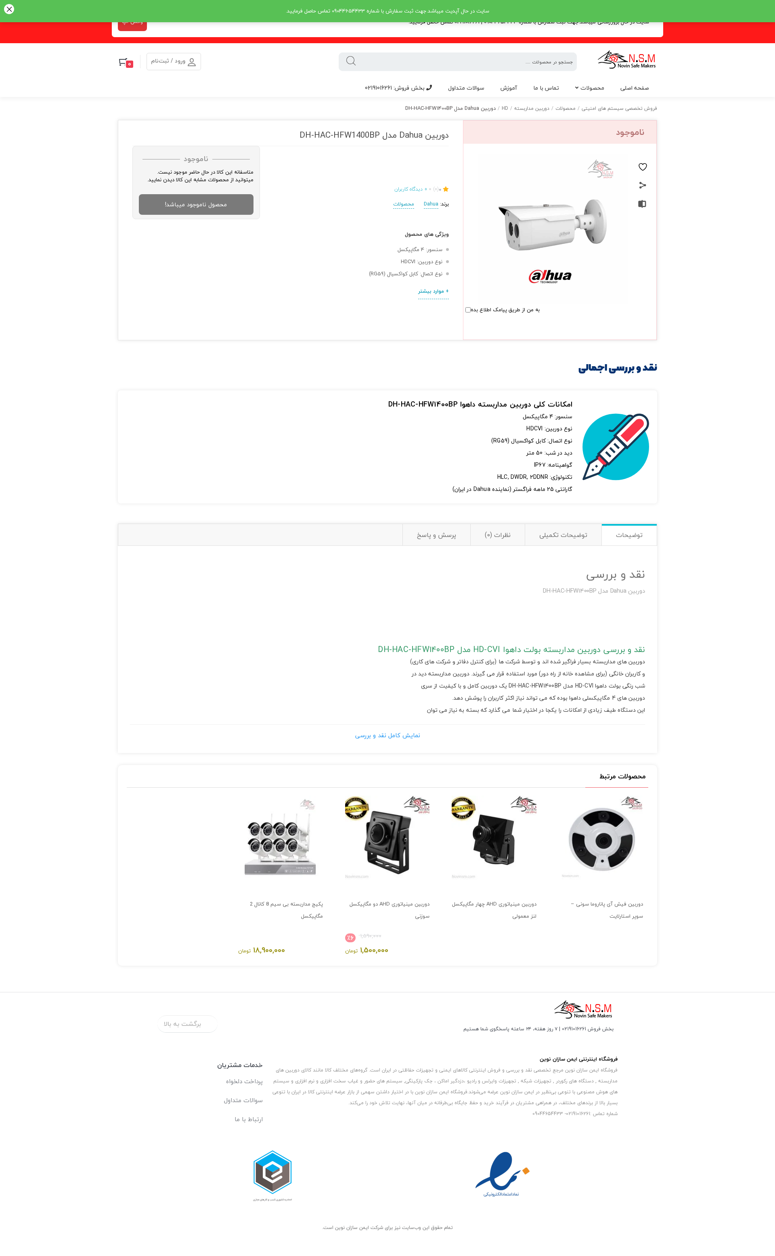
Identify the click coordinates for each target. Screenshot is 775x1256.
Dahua (431, 203)
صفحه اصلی (634, 88)
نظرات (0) (498, 535)
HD (505, 108)
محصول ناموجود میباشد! (196, 204)
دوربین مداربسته (531, 108)
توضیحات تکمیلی (563, 535)
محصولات (592, 88)
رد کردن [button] (9, 10)
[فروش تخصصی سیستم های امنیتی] (627, 61)
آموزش (509, 88)
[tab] (629, 534)
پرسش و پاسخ (436, 535)
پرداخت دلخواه (244, 1081)
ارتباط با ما (249, 1119)
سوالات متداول (466, 88)
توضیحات (629, 535)
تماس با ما (546, 88)
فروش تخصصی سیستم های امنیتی (619, 108)
